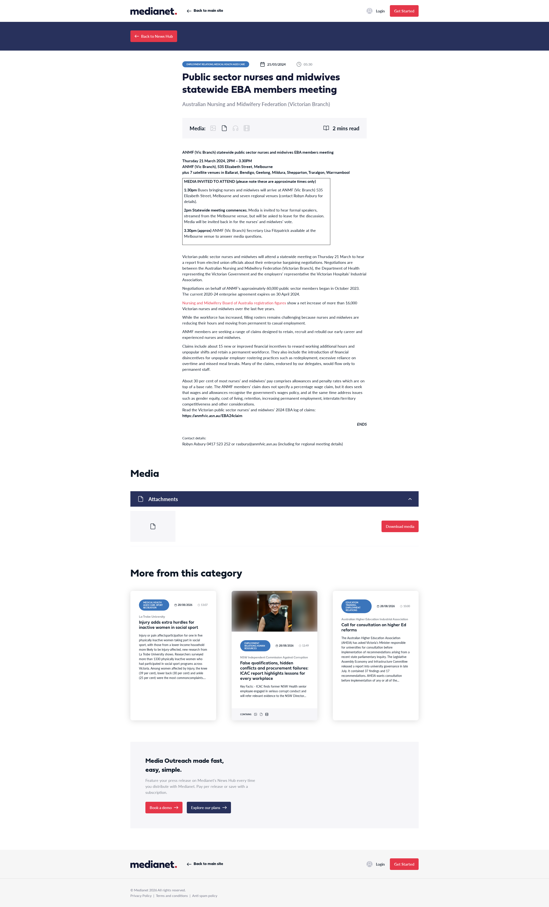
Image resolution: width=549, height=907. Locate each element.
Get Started (404, 11)
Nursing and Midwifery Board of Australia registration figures (234, 302)
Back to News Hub (157, 36)
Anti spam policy (204, 895)
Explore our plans (205, 807)
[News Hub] (153, 11)
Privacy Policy (141, 895)
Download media (400, 526)
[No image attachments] (213, 128)
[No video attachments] (246, 128)
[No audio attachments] (235, 128)
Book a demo (161, 807)
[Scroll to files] (224, 128)
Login (380, 11)
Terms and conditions (172, 895)
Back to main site (208, 11)
